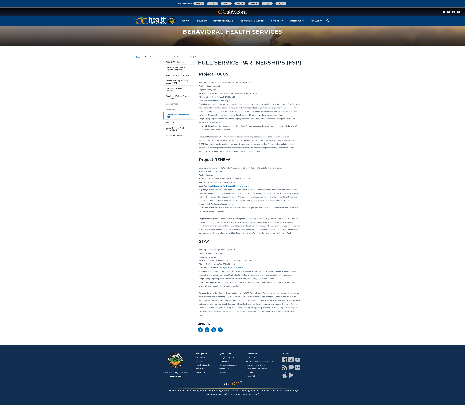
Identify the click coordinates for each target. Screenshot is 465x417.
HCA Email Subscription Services (258, 361)
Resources (170, 122)
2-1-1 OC (250, 358)
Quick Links (225, 354)
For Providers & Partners (252, 21)
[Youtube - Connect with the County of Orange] (458, 12)
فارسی (267, 3)
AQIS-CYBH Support (175, 62)
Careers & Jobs (297, 21)
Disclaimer (223, 369)
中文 (212, 3)
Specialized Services (174, 135)
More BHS (172, 57)
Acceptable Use (225, 358)
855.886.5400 (175, 376)
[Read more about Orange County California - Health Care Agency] (156, 20)
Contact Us (316, 21)
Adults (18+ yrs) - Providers (177, 75)
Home (138, 57)
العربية (281, 3)
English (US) (199, 3)
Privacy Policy (251, 376)
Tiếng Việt (253, 3)
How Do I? (202, 21)
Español (240, 3)
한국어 (226, 3)
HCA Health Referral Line (255, 365)
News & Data (277, 21)
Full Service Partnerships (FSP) (187, 57)
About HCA (144, 57)
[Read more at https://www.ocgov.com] (175, 360)
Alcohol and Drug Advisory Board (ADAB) (177, 81)
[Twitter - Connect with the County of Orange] (448, 12)
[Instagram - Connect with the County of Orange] (453, 12)
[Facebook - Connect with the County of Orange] (444, 12)
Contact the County (227, 365)
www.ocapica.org (220, 100)
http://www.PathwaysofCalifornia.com (229, 186)
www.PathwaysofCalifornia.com (227, 267)
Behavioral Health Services (158, 57)
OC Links (249, 372)
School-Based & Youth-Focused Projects (175, 129)
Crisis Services (172, 104)
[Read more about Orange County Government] (232, 11)
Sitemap (222, 372)
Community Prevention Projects (175, 89)
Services (199, 361)
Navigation (201, 354)
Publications (200, 369)
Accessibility (224, 361)
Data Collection (172, 109)
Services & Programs (223, 21)
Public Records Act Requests (257, 369)
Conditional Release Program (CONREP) (178, 97)
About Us (186, 21)
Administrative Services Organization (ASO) (176, 68)
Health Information (203, 365)
